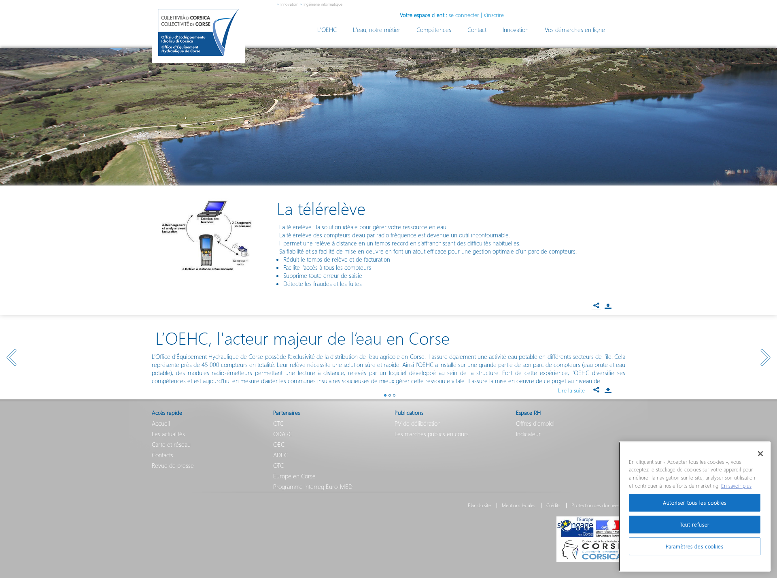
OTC (278, 465)
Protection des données (595, 505)
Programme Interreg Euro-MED (312, 486)
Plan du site (479, 505)
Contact (476, 30)
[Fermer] (760, 454)
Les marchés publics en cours (432, 434)
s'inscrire (494, 15)
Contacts (162, 455)
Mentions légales (518, 505)
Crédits (553, 505)
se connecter (464, 15)
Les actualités (168, 434)
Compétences (433, 30)
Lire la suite (571, 390)
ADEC (280, 455)
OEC (278, 444)
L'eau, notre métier (376, 30)
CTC (278, 423)
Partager (608, 306)
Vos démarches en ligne (575, 30)
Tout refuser (694, 524)
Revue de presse (173, 465)
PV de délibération (418, 423)
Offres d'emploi (535, 423)
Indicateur (528, 434)
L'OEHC (327, 30)
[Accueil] (198, 32)
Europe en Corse (294, 476)
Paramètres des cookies (694, 546)
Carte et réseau (171, 444)
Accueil (161, 423)
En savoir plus (736, 485)
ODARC (282, 434)
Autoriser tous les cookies (694, 502)
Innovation (289, 4)
